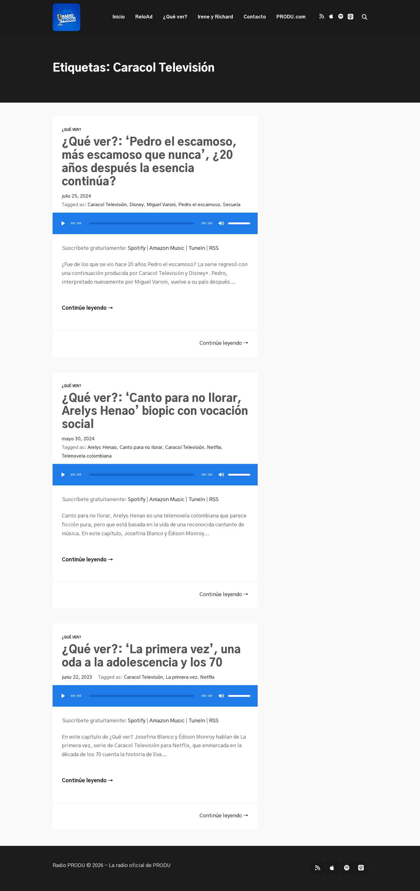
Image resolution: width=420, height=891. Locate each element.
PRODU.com (291, 17)
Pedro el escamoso (199, 204)
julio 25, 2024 (76, 196)
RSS (214, 248)
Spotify (136, 248)
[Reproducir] (63, 223)
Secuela (231, 204)
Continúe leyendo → (87, 308)
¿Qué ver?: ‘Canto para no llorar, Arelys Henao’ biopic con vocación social (155, 411)
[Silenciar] (221, 223)
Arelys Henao (102, 447)
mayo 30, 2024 (78, 439)
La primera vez (181, 677)
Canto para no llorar (141, 447)
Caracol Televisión (107, 204)
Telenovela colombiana (87, 456)
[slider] (239, 223)
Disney (136, 204)
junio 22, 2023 (77, 677)
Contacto (255, 17)
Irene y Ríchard (215, 17)
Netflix (214, 447)
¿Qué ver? (175, 17)
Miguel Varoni (161, 204)
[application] (155, 229)
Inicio (119, 17)
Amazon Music (166, 248)
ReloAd (144, 17)
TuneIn (196, 248)
